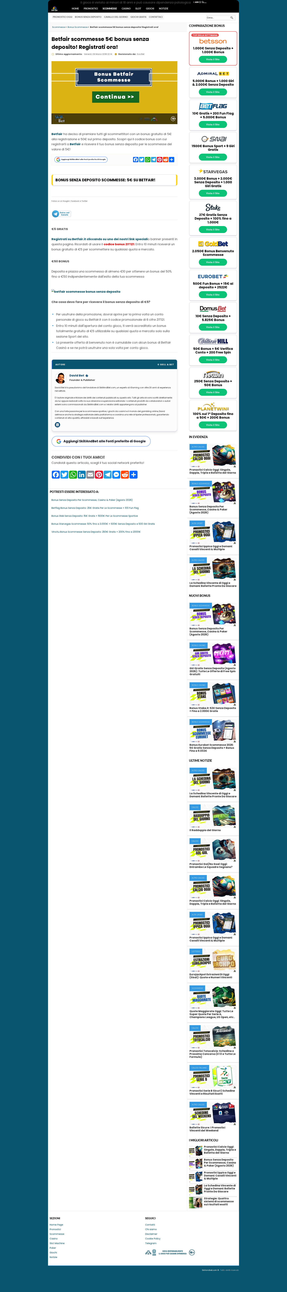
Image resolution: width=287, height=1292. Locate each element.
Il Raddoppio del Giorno (205, 830)
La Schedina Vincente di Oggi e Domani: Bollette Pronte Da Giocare (213, 584)
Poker (53, 1248)
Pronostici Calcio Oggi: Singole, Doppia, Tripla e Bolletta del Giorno (213, 471)
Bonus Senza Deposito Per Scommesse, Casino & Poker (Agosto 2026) (208, 509)
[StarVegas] (213, 175)
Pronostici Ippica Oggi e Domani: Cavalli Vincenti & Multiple (211, 548)
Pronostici (91, 9)
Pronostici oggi (62, 17)
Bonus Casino (198, 645)
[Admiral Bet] (213, 77)
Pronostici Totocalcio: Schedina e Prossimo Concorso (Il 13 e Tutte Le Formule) (213, 1054)
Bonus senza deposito (88, 17)
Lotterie (196, 951)
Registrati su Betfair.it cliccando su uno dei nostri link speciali (99, 239)
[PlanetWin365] (213, 410)
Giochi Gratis (138, 17)
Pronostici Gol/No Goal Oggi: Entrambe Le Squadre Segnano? (211, 865)
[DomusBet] (213, 312)
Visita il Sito (213, 59)
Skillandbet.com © (210, 1270)
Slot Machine (57, 1243)
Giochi (150, 9)
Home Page (56, 1224)
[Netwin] (213, 377)
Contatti (150, 1224)
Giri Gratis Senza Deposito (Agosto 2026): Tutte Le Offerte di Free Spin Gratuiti (213, 671)
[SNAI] (213, 142)
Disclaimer (151, 1234)
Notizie (163, 9)
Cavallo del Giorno (116, 17)
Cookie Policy (152, 1238)
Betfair (56, 134)
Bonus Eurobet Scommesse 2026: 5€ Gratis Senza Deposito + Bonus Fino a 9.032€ (212, 748)
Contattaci (156, 17)
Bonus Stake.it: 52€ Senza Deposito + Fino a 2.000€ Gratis (213, 709)
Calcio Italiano (199, 1068)
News (57, 9)
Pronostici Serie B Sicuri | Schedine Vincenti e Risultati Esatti (212, 1092)
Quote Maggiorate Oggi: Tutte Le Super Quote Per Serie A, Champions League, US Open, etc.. (212, 1014)
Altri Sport (197, 523)
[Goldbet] (213, 247)
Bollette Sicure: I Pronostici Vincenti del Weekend (207, 1129)
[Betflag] (213, 110)
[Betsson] (213, 44)
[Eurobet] (213, 280)
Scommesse (110, 9)
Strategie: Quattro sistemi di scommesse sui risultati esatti (219, 1201)
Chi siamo (151, 1229)
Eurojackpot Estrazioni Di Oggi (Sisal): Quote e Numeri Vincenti (211, 976)
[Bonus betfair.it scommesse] (85, 292)
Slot (138, 9)
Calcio (195, 807)
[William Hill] (213, 345)
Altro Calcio (198, 447)
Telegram (150, 1243)
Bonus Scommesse (201, 484)
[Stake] (213, 211)
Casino (126, 9)
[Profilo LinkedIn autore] (57, 424)
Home (75, 9)
